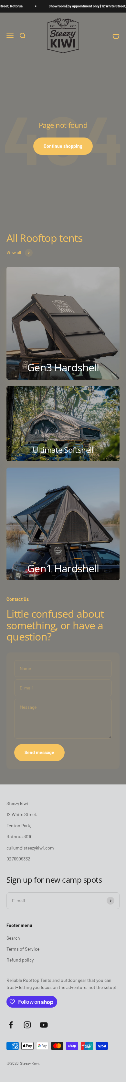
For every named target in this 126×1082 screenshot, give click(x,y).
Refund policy (20, 960)
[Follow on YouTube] (43, 1024)
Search (13, 938)
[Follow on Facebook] (10, 1024)
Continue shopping (63, 146)
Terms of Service (22, 949)
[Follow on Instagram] (27, 1024)
